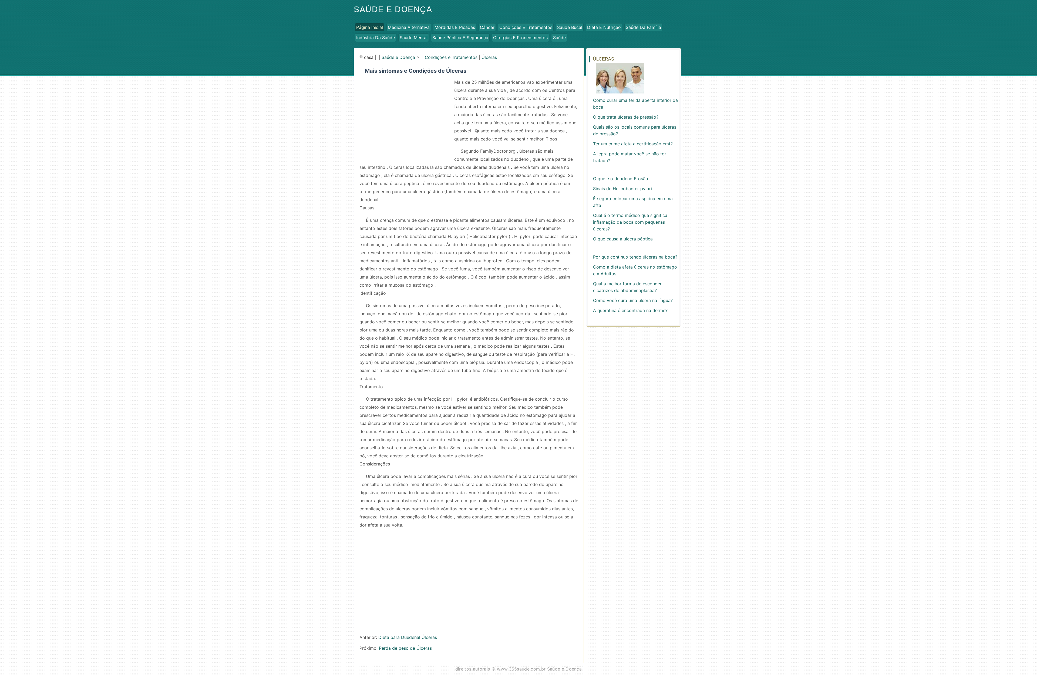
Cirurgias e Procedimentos (520, 37)
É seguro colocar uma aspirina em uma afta (633, 202)
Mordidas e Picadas (455, 27)
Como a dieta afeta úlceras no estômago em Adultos (635, 270)
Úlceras (489, 57)
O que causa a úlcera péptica (623, 239)
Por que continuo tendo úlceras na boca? (635, 257)
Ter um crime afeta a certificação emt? (633, 143)
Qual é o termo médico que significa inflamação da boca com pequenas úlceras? (630, 222)
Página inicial (369, 27)
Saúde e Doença (393, 9)
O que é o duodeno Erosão (620, 178)
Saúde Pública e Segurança (460, 37)
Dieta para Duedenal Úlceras (407, 637)
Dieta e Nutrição (604, 27)
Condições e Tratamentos (525, 27)
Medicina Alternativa (409, 27)
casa (368, 57)
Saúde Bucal (569, 27)
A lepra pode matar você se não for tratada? (629, 157)
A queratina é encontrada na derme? (630, 310)
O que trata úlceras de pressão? (625, 117)
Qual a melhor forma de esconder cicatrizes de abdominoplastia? (627, 287)
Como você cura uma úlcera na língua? (633, 300)
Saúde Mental (413, 37)
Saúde (559, 37)
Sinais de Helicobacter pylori (622, 188)
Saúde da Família (643, 27)
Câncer (487, 27)
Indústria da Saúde (375, 37)
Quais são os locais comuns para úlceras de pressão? (634, 130)
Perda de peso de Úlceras (405, 648)
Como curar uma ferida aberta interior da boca (635, 104)
